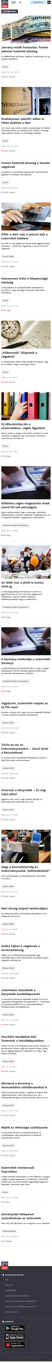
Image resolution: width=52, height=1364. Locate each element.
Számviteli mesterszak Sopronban (17, 1169)
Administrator (9, 1231)
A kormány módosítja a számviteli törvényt (25, 661)
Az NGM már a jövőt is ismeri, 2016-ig (22, 584)
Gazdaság (7, 1241)
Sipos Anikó (8, 256)
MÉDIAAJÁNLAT (11, 1312)
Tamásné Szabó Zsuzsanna (15, 525)
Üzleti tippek (9, 77)
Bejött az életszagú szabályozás (24, 1127)
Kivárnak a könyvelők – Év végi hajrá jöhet (23, 792)
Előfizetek (38, 2)
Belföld (6, 1202)
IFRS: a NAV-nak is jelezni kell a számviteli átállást (24, 236)
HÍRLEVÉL (9, 1285)
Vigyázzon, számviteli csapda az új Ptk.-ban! (24, 705)
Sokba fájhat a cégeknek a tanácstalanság (20, 948)
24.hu (5, 67)
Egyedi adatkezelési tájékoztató (20, 1301)
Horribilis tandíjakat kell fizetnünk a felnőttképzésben (22, 1038)
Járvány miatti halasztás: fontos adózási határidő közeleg (24, 49)
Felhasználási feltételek (17, 1296)
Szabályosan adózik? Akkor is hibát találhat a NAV (22, 120)
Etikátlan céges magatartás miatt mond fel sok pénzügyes (25, 505)
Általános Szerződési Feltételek (20, 1307)
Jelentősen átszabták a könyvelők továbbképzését (20, 992)
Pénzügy (7, 310)
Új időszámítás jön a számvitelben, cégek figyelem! (23, 426)
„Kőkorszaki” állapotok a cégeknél (19, 354)
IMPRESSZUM (10, 1290)
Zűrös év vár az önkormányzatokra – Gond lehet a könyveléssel (24, 748)
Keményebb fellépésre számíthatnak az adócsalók (21, 1216)
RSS (7, 1280)
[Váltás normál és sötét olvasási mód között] (20, 2)
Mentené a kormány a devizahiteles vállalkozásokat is (24, 1085)
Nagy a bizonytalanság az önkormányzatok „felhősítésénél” (25, 868)
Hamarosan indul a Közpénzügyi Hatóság (24, 280)
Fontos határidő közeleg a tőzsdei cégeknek (25, 165)
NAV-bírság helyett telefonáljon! (24, 908)
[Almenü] (13, 2)
